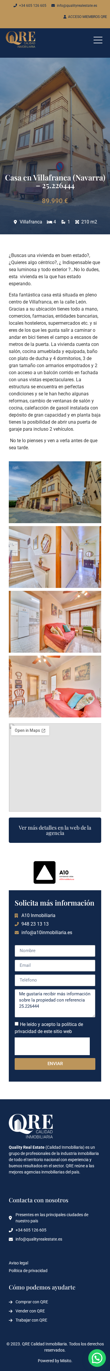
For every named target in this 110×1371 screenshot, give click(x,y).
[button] (97, 1358)
